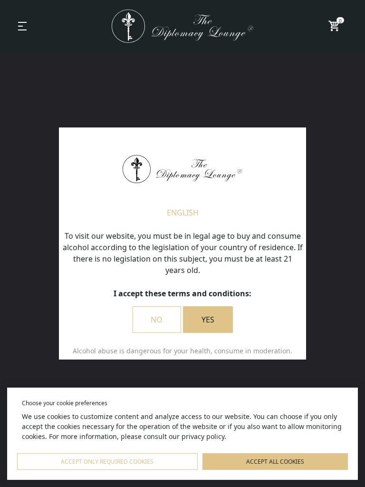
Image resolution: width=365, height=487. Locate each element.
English (183, 212)
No (157, 319)
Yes (208, 319)
